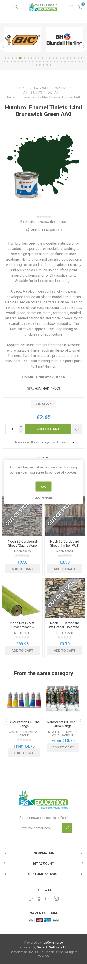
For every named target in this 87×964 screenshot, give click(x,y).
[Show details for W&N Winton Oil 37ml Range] (24, 699)
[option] (23, 39)
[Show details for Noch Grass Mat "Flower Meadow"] (22, 598)
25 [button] (11, 61)
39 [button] (61, 61)
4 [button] (16, 58)
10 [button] (38, 58)
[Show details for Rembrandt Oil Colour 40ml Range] (63, 699)
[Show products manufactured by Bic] (22, 39)
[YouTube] (47, 898)
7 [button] (28, 58)
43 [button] (75, 61)
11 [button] (42, 58)
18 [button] (67, 58)
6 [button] (24, 58)
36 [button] (50, 61)
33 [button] (40, 61)
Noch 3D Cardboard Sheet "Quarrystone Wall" (22, 546)
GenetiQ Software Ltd (52, 947)
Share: (43, 457)
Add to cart (48, 429)
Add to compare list (46, 230)
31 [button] (32, 61)
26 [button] (15, 61)
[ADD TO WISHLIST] (77, 429)
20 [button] (74, 58)
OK (43, 486)
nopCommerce (52, 942)
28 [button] (22, 61)
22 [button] (81, 58)
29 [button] (25, 61)
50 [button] (50, 65)
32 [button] (36, 61)
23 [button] (4, 61)
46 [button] (36, 65)
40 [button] (65, 61)
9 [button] (35, 58)
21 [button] (78, 58)
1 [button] (5, 58)
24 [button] (7, 61)
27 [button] (18, 61)
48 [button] (43, 65)
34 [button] (43, 61)
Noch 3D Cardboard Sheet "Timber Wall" (64, 544)
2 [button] (9, 58)
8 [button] (31, 58)
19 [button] (71, 58)
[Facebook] (39, 898)
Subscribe (67, 828)
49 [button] (47, 65)
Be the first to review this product (43, 222)
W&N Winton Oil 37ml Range (24, 724)
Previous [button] (6, 720)
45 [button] (82, 61)
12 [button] (46, 58)
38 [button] (57, 61)
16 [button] (60, 58)
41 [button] (68, 61)
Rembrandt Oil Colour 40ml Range (63, 724)
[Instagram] (56, 898)
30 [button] (29, 61)
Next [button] (80, 720)
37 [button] (54, 61)
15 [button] (56, 58)
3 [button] (12, 58)
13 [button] (49, 58)
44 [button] (79, 61)
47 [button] (40, 65)
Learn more (43, 497)
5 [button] (20, 58)
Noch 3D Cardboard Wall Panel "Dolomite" (64, 625)
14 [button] (53, 58)
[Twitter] (30, 898)
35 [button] (47, 61)
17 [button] (63, 58)
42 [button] (72, 61)
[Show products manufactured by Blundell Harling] (64, 39)
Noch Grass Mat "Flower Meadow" (22, 625)
